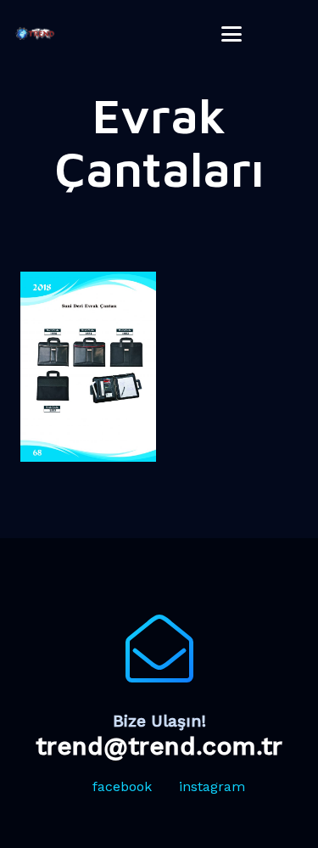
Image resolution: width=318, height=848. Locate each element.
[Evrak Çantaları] (88, 367)
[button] (232, 34)
